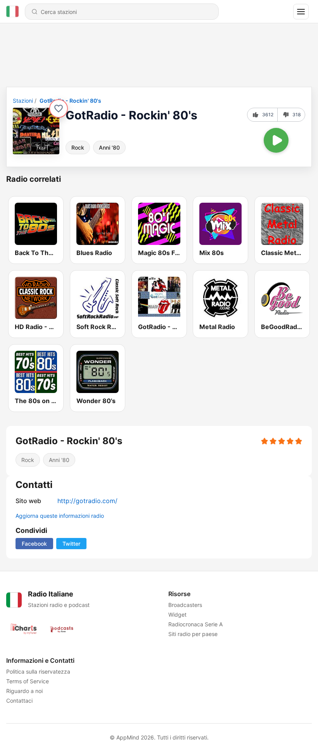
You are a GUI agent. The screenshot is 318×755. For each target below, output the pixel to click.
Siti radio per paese (193, 634)
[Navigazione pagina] (301, 11)
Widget (177, 614)
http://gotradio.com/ (87, 501)
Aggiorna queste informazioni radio (60, 515)
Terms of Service (27, 681)
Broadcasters (185, 605)
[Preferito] (58, 108)
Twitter (71, 543)
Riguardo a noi (24, 691)
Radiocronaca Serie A (195, 624)
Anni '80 (109, 147)
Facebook (34, 543)
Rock (77, 147)
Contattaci (19, 700)
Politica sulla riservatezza (38, 671)
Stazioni (23, 100)
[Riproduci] (276, 140)
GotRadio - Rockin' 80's (70, 100)
